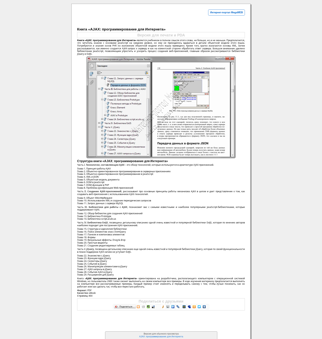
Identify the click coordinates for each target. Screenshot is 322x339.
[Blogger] (138, 306)
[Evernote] (148, 306)
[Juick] (163, 306)
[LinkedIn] (173, 306)
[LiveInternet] (168, 306)
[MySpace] (189, 306)
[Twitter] (199, 306)
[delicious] (153, 306)
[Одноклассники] (194, 306)
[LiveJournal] (178, 306)
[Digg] (143, 306)
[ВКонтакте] (204, 306)
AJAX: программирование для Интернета (161, 336)
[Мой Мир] (184, 306)
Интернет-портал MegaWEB (226, 12)
